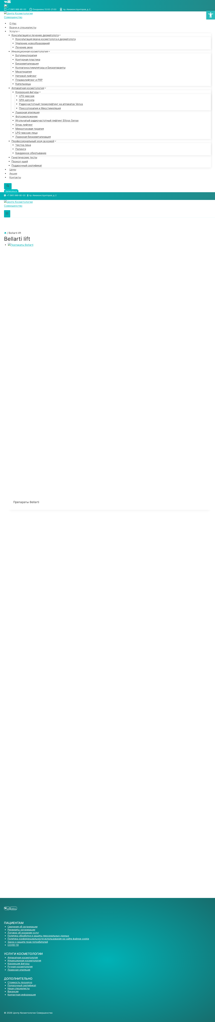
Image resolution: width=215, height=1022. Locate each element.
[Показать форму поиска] (8, 186)
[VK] (5, 2)
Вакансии (13, 991)
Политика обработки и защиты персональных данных (38, 935)
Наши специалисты (19, 988)
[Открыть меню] (7, 213)
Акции (13, 173)
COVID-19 (13, 944)
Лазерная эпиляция (19, 969)
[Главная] (5, 233)
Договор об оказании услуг (23, 932)
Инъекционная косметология (24, 960)
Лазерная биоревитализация (33, 136)
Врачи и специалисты (22, 27)
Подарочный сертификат (27, 165)
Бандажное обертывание (30, 153)
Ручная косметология (20, 966)
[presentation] (109, 369)
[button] (210, 15)
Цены (12, 169)
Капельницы (23, 83)
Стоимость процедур (20, 982)
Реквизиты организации (21, 929)
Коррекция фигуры (19, 963)
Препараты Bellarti (26, 502)
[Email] (9, 2)
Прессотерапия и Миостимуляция (40, 108)
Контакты (15, 177)
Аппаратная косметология (23, 957)
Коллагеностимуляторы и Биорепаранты (40, 67)
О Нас (12, 23)
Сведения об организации (22, 926)
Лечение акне (24, 47)
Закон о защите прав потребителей (28, 941)
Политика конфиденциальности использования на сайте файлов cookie (48, 938)
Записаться (11, 191)
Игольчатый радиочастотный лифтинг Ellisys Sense (47, 120)
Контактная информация (22, 994)
